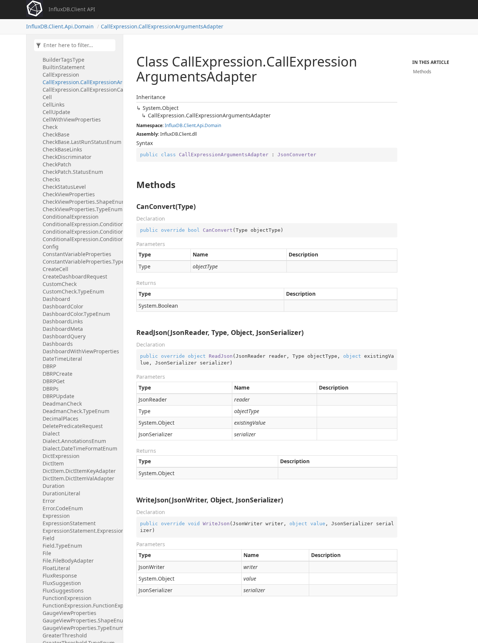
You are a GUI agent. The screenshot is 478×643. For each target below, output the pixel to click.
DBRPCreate (57, 373)
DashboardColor (63, 306)
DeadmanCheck (62, 403)
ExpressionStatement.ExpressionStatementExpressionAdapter (81, 530)
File (47, 553)
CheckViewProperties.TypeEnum (81, 209)
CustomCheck (60, 283)
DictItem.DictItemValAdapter (78, 478)
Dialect (51, 433)
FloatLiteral (56, 568)
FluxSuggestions (63, 590)
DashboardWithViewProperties (81, 351)
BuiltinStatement (64, 67)
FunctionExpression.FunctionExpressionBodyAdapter (81, 605)
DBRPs (51, 388)
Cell (47, 97)
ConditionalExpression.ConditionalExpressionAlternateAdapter (81, 224)
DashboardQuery (64, 336)
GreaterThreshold (65, 635)
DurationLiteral (61, 493)
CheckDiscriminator (67, 156)
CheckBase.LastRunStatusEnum (81, 141)
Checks (51, 179)
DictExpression (61, 455)
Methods (422, 71)
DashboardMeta (63, 328)
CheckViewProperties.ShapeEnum (81, 201)
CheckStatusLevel (64, 186)
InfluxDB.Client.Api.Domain (60, 26)
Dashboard (56, 298)
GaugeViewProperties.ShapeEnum (81, 620)
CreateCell (55, 269)
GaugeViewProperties (69, 612)
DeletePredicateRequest (73, 426)
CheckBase (56, 134)
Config (51, 246)
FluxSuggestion (62, 583)
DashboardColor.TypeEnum (76, 313)
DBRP (49, 366)
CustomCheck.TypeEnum (73, 291)
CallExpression (61, 74)
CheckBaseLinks (62, 149)
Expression (56, 515)
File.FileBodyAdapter (68, 560)
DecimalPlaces (60, 418)
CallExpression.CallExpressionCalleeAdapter (81, 89)
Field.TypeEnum (62, 545)
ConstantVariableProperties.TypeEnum (81, 261)
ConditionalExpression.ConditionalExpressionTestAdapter (81, 239)
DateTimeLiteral (62, 358)
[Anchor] (132, 185)
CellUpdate (56, 112)
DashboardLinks (63, 321)
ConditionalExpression (71, 216)
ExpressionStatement (69, 523)
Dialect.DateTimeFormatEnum (80, 448)
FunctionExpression (67, 598)
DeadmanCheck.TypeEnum (76, 411)
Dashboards (58, 343)
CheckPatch (57, 164)
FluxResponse (60, 575)
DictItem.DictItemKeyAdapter (79, 470)
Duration (54, 485)
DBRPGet (54, 381)
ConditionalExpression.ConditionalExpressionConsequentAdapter (81, 231)
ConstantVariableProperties (77, 254)
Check (50, 126)
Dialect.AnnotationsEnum (74, 440)
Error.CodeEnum (63, 508)
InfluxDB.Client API (72, 9)
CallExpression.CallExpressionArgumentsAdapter (162, 26)
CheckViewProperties (69, 194)
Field (49, 538)
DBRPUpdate (58, 396)
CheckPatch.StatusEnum (73, 171)
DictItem (53, 463)
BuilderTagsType (63, 59)
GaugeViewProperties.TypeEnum (81, 627)
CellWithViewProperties (72, 119)
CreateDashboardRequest (75, 276)
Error (49, 500)
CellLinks (54, 104)
